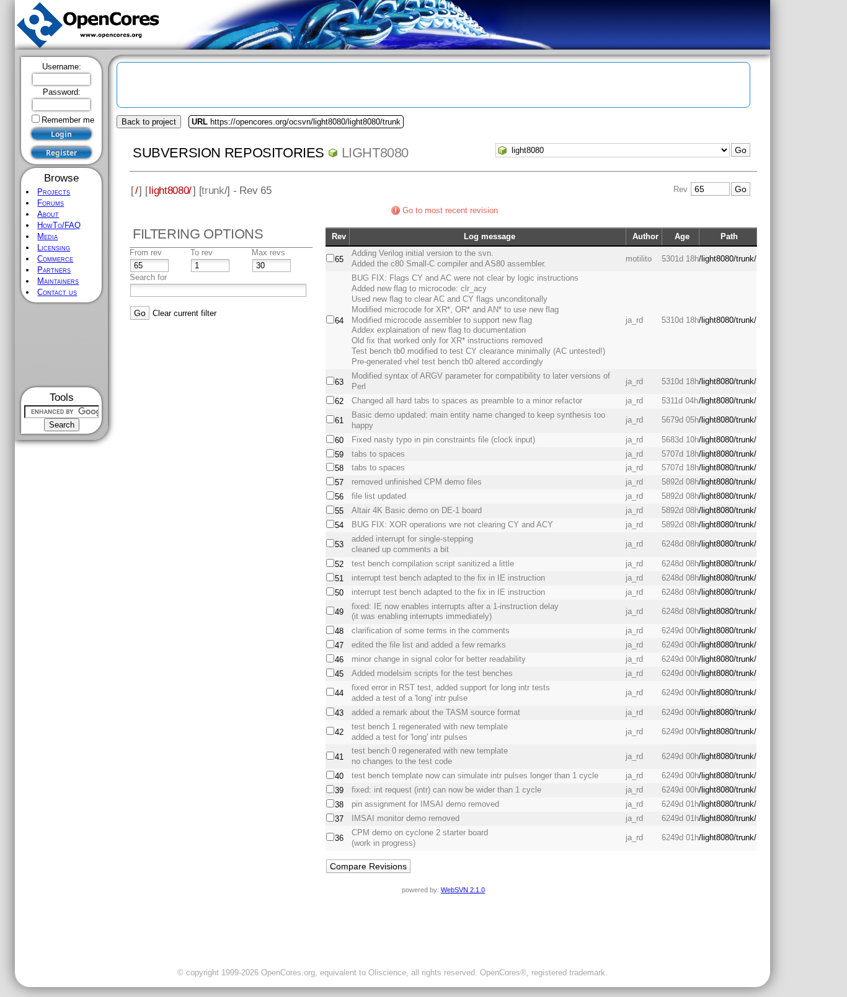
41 (339, 757)
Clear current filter (184, 313)
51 (339, 578)
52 (339, 564)
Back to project (149, 121)
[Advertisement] (61, 345)
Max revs (268, 252)
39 (339, 790)
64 (339, 320)
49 (339, 612)
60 (339, 440)
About (48, 214)
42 (339, 732)
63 (339, 382)
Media (47, 236)
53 (339, 544)
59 (339, 454)
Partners (54, 270)
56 (339, 496)
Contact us (57, 292)
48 (339, 631)
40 (339, 776)
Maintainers (58, 281)
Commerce (55, 258)
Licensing (53, 247)
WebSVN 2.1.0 (463, 890)
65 (339, 259)
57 (339, 482)
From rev (146, 252)
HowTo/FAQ (59, 225)
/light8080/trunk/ (727, 258)
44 (339, 693)
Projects (53, 191)
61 (339, 420)
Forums (50, 203)
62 (339, 401)
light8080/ (170, 190)
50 (339, 592)
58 (339, 468)
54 (339, 525)
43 (339, 713)
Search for (148, 277)
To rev (201, 252)
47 (339, 645)
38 (339, 804)
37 (339, 819)
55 (339, 511)
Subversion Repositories (228, 152)
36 (339, 838)
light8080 (375, 152)
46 (339, 659)
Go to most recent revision (450, 210)
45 (339, 674)
